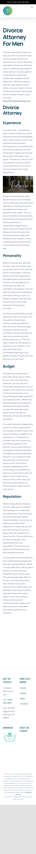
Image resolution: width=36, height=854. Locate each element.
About (23, 693)
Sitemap (18, 794)
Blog (23, 698)
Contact (24, 703)
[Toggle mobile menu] (32, 7)
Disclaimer (28, 792)
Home (23, 688)
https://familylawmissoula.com (17, 101)
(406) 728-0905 (23, 2)
